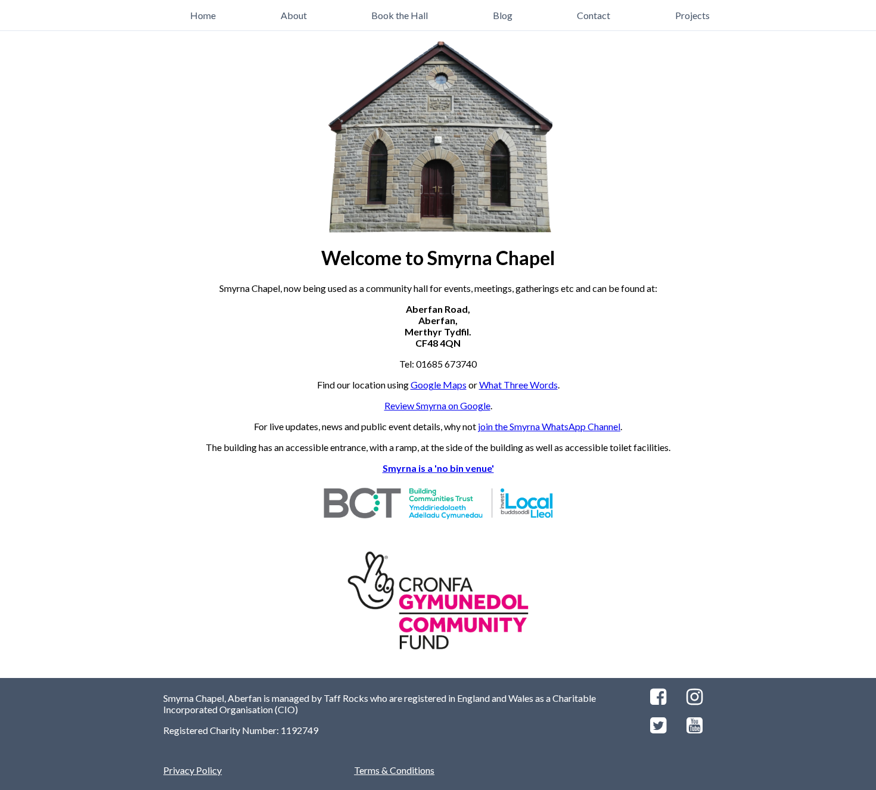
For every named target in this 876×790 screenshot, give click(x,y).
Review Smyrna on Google (437, 405)
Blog (502, 15)
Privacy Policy (192, 770)
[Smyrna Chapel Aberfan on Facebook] (658, 699)
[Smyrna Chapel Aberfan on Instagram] (694, 699)
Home (203, 15)
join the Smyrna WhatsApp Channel (549, 426)
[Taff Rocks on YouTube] (694, 728)
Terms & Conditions (394, 770)
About (294, 15)
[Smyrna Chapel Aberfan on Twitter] (658, 728)
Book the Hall (399, 15)
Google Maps (439, 384)
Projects (692, 15)
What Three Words (518, 384)
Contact (593, 15)
